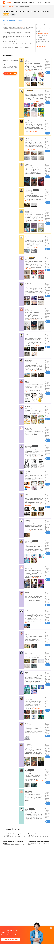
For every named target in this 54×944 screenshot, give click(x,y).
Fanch (26, 632)
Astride (26, 257)
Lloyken (27, 164)
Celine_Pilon (28, 472)
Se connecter (47, 2)
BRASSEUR (27, 406)
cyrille (26, 610)
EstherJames (28, 428)
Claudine (27, 381)
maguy (26, 723)
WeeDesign (27, 520)
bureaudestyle (28, 791)
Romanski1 (27, 211)
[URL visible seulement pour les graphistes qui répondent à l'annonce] (16, 29)
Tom (26, 90)
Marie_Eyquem (28, 236)
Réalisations (17, 2)
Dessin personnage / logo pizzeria (38, 841)
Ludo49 (26, 809)
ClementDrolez (28, 360)
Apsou (26, 770)
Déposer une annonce (10, 73)
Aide (30, 2)
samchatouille (28, 446)
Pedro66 (27, 138)
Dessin (13, 14)
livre (22, 27)
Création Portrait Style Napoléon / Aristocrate (13, 834)
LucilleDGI (27, 309)
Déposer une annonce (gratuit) (10, 939)
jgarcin (26, 494)
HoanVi (26, 334)
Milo (26, 652)
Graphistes (24, 2)
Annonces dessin (11, 6)
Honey (26, 672)
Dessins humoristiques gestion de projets (13, 842)
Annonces (9, 2)
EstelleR (27, 592)
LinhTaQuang (28, 744)
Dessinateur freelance (43, 33)
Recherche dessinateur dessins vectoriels (37, 834)
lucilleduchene (28, 541)
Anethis (26, 567)
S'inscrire (39, 2)
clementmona (28, 121)
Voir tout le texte (29, 70)
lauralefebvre (28, 283)
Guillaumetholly (28, 190)
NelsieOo (27, 698)
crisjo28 (27, 60)
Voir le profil (49, 72)
